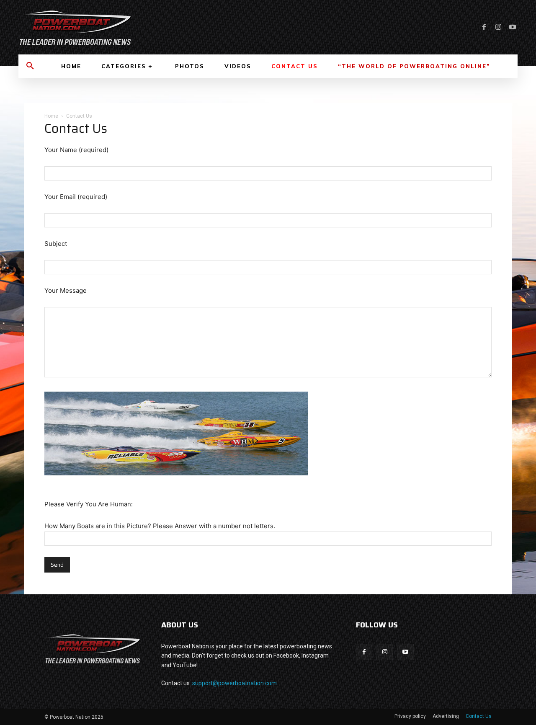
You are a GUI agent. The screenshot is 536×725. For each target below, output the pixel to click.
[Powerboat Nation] (138, 27)
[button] (30, 66)
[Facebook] (484, 27)
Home (51, 116)
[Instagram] (498, 27)
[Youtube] (513, 27)
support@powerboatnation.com (234, 683)
